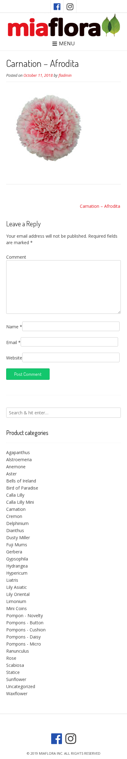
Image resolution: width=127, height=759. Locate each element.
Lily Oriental (18, 594)
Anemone (16, 467)
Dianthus (15, 530)
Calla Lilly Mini (20, 502)
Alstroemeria (19, 459)
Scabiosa (15, 665)
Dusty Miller (18, 537)
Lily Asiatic (16, 587)
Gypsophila (17, 559)
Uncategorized (20, 686)
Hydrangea (17, 566)
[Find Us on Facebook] (57, 6)
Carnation (16, 509)
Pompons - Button (24, 623)
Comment (16, 257)
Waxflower (16, 693)
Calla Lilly (15, 495)
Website (14, 358)
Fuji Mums (16, 545)
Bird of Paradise (22, 488)
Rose (11, 658)
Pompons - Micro (23, 644)
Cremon (14, 516)
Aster (11, 474)
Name (14, 327)
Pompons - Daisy (23, 637)
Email (13, 342)
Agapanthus (18, 452)
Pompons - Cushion (26, 630)
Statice (13, 672)
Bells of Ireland (21, 481)
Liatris (12, 580)
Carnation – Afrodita (100, 206)
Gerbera (14, 552)
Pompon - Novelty (24, 615)
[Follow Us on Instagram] (69, 6)
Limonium (16, 601)
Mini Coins (16, 608)
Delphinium (17, 523)
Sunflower (16, 679)
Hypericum (16, 573)
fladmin (65, 75)
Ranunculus (17, 651)
